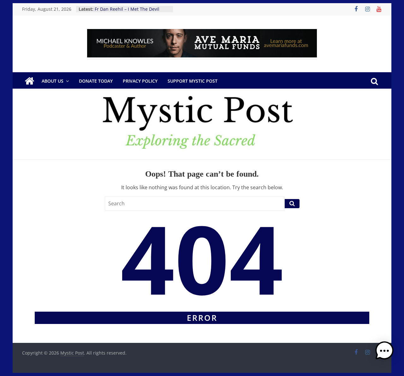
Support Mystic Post (192, 81)
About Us (52, 81)
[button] (384, 354)
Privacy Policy (140, 81)
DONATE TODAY (96, 81)
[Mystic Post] (29, 81)
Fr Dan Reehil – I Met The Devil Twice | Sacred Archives (127, 12)
